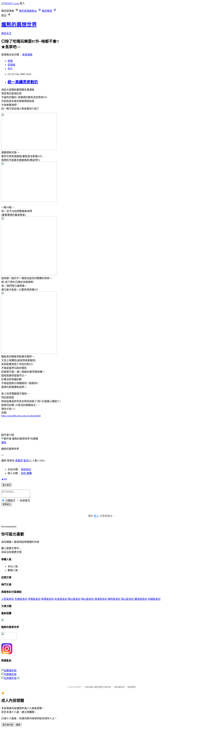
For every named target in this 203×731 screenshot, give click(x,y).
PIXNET (77, 687)
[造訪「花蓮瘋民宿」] (8, 674)
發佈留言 (7, 504)
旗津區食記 (101, 599)
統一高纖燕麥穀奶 (23, 82)
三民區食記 (7, 599)
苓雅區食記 (34, 599)
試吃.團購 (26, 473)
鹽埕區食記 (140, 599)
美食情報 (27, 54)
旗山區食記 (87, 599)
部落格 (11, 64)
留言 (26, 460)
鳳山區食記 (74, 599)
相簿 (10, 61)
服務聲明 (132, 687)
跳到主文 (6, 33)
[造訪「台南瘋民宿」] (8, 678)
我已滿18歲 (8, 725)
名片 (10, 68)
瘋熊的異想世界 (19, 24)
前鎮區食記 (154, 599)
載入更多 (7, 485)
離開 (18, 725)
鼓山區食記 (127, 599)
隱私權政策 (119, 687)
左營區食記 (21, 599)
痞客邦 (19, 460)
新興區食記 (47, 599)
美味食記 (26, 469)
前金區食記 (61, 599)
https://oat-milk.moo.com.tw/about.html (21, 415)
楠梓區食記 (114, 599)
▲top (4, 478)
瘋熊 (3, 442)
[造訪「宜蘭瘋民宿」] (8, 670)
